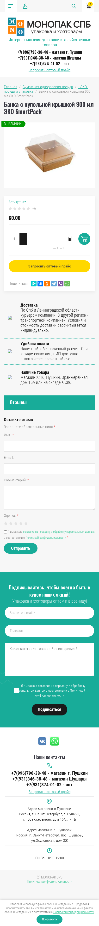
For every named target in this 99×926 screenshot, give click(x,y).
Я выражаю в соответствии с (49, 690)
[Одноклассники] (47, 283)
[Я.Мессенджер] (34, 283)
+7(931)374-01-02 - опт (49, 64)
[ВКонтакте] (40, 283)
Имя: (9, 435)
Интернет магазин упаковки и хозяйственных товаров (49, 42)
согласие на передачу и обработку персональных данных (59, 531)
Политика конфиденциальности (49, 881)
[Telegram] (54, 283)
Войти (25, 6)
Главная (10, 87)
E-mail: (9, 457)
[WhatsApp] (67, 283)
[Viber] (60, 283)
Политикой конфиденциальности (73, 912)
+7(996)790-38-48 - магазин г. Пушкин (49, 52)
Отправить (20, 548)
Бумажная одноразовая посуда (48, 87)
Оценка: (11, 515)
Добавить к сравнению (70, 239)
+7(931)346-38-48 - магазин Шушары (49, 58)
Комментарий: (16, 480)
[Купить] (84, 239)
